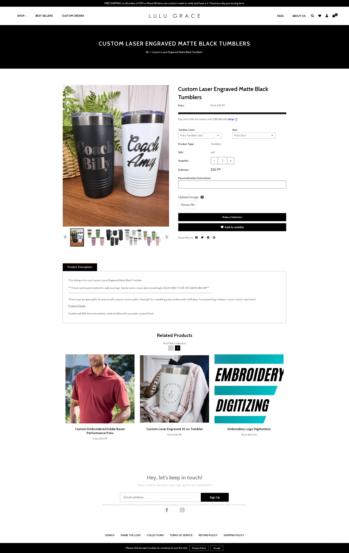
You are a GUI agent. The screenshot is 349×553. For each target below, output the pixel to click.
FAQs (280, 16)
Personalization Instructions (194, 178)
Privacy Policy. (238, 506)
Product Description (79, 267)
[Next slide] (166, 236)
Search (110, 535)
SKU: (181, 152)
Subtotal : (183, 169)
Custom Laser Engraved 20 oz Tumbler (174, 429)
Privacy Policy (199, 548)
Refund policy (208, 535)
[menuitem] (77, 237)
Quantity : (183, 160)
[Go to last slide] (65, 236)
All (147, 52)
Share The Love (131, 535)
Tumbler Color (186, 129)
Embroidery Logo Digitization (249, 429)
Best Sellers (44, 15)
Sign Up (215, 497)
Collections (155, 535)
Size (234, 129)
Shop (21, 15)
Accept (216, 548)
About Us (299, 16)
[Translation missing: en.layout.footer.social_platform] (167, 519)
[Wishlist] (319, 16)
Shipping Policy (234, 535)
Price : (181, 105)
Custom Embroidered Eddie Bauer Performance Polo (100, 431)
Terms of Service (181, 535)
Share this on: (186, 237)
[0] (333, 16)
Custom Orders (73, 15)
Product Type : (186, 144)
